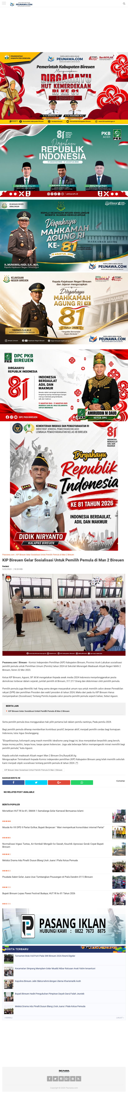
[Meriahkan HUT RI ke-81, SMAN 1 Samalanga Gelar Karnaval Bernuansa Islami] (119, 816)
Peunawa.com (8, 555)
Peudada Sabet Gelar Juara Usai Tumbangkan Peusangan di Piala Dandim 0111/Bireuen (47, 877)
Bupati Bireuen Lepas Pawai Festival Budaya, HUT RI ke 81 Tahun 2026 (38, 893)
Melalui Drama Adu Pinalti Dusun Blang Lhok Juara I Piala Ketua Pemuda (40, 860)
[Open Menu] (4, 3)
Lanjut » (120, 1018)
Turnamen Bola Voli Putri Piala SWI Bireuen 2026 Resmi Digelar (45, 956)
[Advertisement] (64, 30)
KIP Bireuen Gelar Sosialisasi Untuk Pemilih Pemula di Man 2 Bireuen (45, 555)
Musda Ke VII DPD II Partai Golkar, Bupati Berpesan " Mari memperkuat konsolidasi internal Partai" (53, 827)
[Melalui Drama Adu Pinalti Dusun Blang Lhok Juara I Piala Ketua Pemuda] (119, 866)
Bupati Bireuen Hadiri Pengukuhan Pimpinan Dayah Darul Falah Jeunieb (49, 993)
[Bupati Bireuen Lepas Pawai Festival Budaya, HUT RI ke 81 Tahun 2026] (119, 899)
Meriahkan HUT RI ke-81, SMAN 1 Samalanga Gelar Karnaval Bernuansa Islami (43, 810)
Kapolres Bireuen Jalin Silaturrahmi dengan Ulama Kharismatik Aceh (48, 981)
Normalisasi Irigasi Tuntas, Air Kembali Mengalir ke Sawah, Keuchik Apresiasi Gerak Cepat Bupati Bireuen (53, 845)
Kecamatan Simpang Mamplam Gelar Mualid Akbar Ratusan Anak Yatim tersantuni (55, 968)
